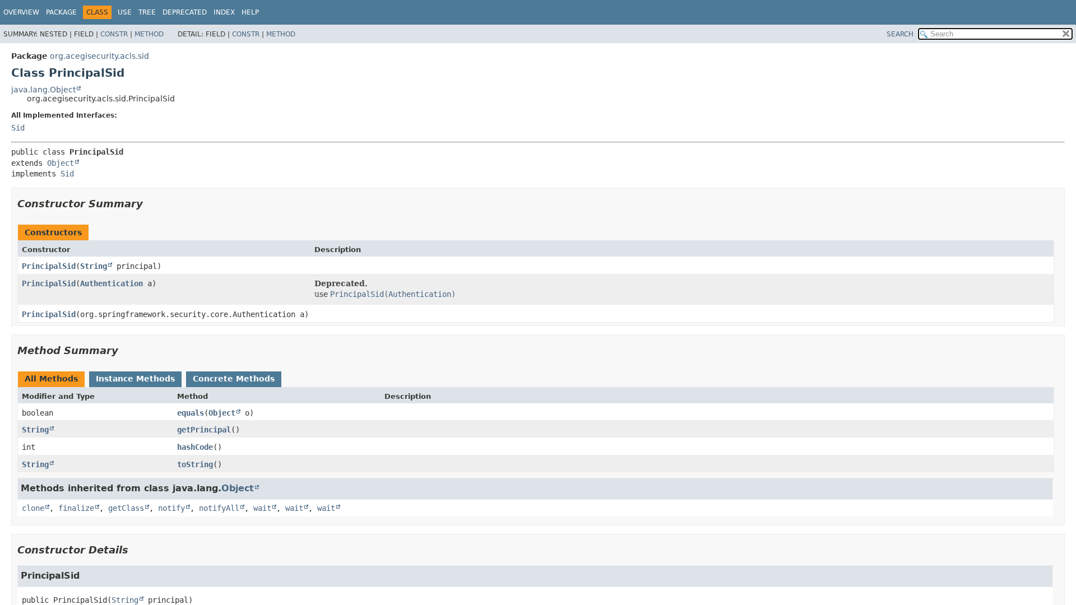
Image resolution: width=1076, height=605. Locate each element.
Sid (18, 127)
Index (224, 12)
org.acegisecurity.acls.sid (99, 56)
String (93, 266)
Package (61, 12)
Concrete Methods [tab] (234, 378)
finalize (76, 508)
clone (33, 508)
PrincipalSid (49, 266)
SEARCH (900, 34)
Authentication (111, 283)
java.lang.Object (43, 89)
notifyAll (219, 508)
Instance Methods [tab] (135, 378)
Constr (114, 34)
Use (125, 12)
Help (250, 12)
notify (171, 508)
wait (262, 508)
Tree (147, 12)
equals (190, 412)
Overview (21, 12)
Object (60, 163)
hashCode (195, 447)
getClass (126, 508)
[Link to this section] (150, 204)
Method (149, 34)
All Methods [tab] (51, 378)
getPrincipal (204, 429)
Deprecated (185, 12)
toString (195, 464)
